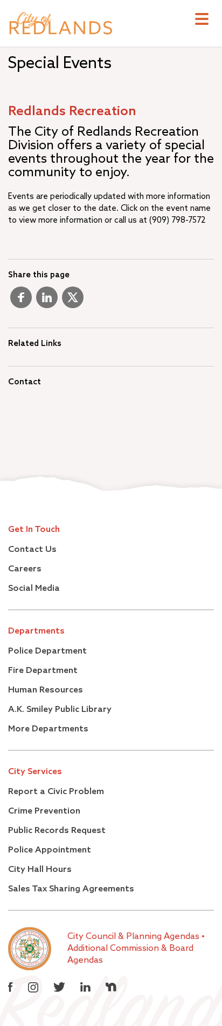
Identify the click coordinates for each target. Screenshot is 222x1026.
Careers (24, 569)
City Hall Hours (40, 869)
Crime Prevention (44, 811)
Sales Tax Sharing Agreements (71, 889)
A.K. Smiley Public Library (60, 709)
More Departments (48, 729)
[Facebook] (21, 302)
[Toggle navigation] (202, 20)
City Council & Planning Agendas (134, 936)
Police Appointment (49, 850)
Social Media (34, 588)
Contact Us (32, 549)
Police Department (47, 651)
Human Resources (45, 690)
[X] (73, 302)
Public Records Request (57, 831)
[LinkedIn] (47, 302)
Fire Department (43, 671)
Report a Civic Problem (56, 792)
